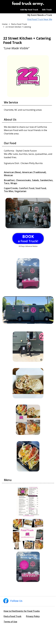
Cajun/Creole (11, 188)
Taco (6, 183)
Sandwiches (46, 180)
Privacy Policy (33, 616)
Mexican (8, 175)
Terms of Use (10, 621)
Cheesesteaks (23, 180)
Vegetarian (20, 191)
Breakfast (9, 180)
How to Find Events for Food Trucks (22, 611)
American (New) (12, 172)
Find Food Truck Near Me (39, 19)
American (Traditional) (34, 172)
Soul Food (40, 188)
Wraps (13, 183)
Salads (35, 180)
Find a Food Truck (12, 616)
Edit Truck (47, 9)
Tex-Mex (8, 191)
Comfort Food (26, 188)
